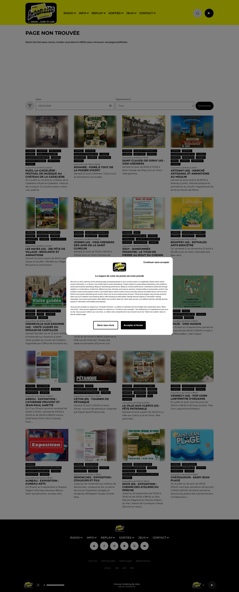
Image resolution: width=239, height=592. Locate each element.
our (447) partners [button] (83, 281)
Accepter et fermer (133, 325)
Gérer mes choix (105, 325)
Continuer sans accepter (156, 262)
